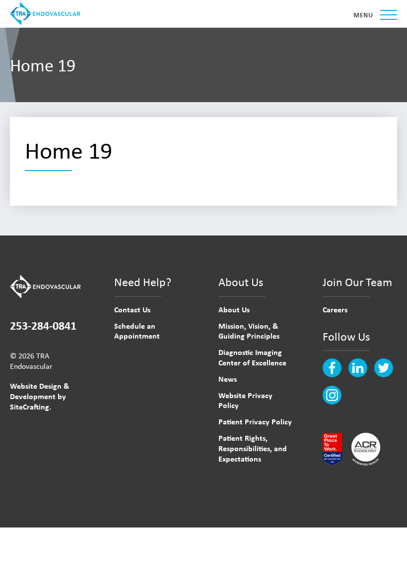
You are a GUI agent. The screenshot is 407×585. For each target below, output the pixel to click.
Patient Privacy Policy (255, 421)
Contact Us (132, 309)
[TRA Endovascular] (47, 13)
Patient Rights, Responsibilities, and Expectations (252, 448)
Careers (335, 309)
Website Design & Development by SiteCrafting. (39, 396)
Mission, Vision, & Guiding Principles (248, 331)
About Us (234, 309)
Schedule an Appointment (137, 331)
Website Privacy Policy (245, 400)
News (227, 378)
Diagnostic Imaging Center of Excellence (252, 357)
